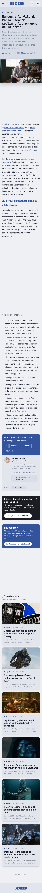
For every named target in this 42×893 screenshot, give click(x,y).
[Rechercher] (32, 3)
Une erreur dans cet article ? (23, 492)
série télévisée (14, 127)
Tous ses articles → (29, 472)
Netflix (22, 501)
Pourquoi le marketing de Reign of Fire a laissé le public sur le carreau (17, 865)
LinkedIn (26, 446)
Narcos (14, 501)
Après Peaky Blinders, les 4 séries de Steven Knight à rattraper (19, 734)
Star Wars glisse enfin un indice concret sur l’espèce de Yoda (20, 690)
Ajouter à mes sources (19, 529)
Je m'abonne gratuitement (19, 557)
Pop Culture (8, 12)
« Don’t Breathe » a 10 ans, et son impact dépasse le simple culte (20, 821)
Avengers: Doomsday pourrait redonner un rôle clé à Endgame (20, 777)
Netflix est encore (9, 124)
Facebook (14, 446)
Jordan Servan (7, 53)
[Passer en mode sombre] (38, 3)
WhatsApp (9, 451)
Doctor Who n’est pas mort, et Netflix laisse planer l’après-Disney (20, 646)
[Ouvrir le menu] (3, 3)
